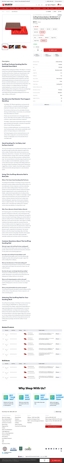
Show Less (47, 104)
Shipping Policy (5, 426)
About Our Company (6, 417)
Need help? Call (9, 411)
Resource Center (37, 8)
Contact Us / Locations (6, 422)
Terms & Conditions (6, 434)
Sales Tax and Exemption (7, 429)
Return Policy (4, 424)
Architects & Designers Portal (33, 419)
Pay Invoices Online (6, 443)
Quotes (17, 8)
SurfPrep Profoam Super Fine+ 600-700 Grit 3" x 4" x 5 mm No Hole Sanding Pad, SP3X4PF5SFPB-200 (46, 377)
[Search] (36, 5)
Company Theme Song (6, 420)
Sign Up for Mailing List (53, 426)
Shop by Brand (18, 417)
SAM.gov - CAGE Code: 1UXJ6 (33, 417)
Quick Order (12, 8)
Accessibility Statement (7, 438)
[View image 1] (16, 28)
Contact (52, 8)
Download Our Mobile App (20, 426)
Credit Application (5, 431)
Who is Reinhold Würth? (7, 419)
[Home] (7, 5)
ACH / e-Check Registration (7, 433)
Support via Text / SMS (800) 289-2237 (53, 420)
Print (60, 11)
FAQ (3, 441)
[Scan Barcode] (42, 5)
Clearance (17, 419)
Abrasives (8, 11)
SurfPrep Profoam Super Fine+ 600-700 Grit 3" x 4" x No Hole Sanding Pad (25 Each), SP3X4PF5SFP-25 (46, 354)
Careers (44, 8)
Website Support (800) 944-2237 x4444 (53, 419)
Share (55, 11)
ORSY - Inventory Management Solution (35, 420)
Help (48, 8)
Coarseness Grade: (38, 35)
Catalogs (17, 422)
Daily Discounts (18, 420)
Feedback (49, 11)
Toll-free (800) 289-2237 (50, 417)
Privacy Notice (5, 436)
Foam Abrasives (15, 11)
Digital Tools (28, 8)
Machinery (29, 422)
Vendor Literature (18, 424)
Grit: (35, 26)
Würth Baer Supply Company (7, 1)
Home (3, 11)
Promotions (22, 8)
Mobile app (60, 8)
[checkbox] (54, 55)
